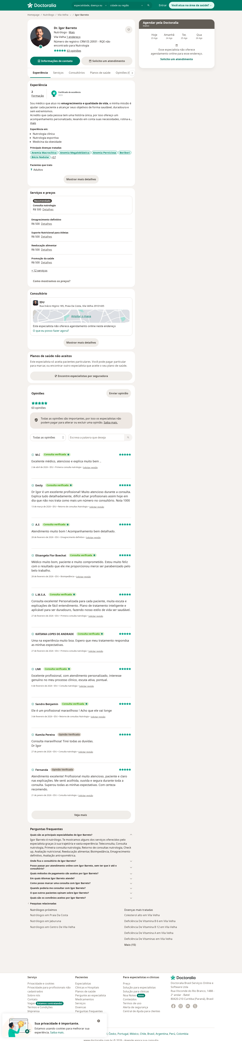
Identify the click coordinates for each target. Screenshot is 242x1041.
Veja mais (87, 816)
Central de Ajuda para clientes (141, 1011)
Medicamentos (84, 999)
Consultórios (77, 72)
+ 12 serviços (39, 270)
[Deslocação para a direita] (132, 73)
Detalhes (48, 209)
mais (33, 123)
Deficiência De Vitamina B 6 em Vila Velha (149, 921)
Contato (32, 999)
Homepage (33, 14)
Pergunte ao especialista (90, 995)
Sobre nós (33, 995)
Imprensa (33, 1011)
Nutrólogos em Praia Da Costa (49, 915)
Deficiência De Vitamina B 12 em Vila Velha (150, 927)
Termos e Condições (40, 1007)
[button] (55, 61)
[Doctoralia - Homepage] (48, 5)
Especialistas (83, 983)
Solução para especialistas (139, 987)
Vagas (44, 1003)
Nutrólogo (48, 14)
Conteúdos (130, 999)
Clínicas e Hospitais (87, 987)
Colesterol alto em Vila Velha (142, 915)
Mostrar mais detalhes (82, 180)
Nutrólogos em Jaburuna (45, 921)
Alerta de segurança (135, 1007)
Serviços (58, 72)
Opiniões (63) (124, 72)
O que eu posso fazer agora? (51, 331)
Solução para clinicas (136, 991)
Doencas (80, 1007)
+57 (53, 157)
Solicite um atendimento (176, 59)
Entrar (163, 5)
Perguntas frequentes (89, 1011)
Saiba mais (57, 1032)
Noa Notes (133, 995)
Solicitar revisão (90, 467)
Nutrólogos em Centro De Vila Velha (52, 927)
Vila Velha (87, 305)
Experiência (40, 72)
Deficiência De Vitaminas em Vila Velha (148, 939)
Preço (126, 983)
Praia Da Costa (73, 305)
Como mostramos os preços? (51, 281)
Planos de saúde (100, 72)
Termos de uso (132, 1003)
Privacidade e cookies (40, 983)
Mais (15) (130, 945)
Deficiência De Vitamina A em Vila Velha (148, 933)
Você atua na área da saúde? (190, 5)
